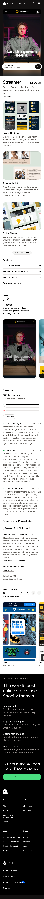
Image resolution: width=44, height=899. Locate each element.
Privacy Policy (9, 876)
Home (5, 822)
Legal (25, 846)
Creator (15, 87)
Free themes (28, 810)
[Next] (39, 593)
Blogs (5, 850)
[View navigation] (39, 3)
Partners (26, 842)
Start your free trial (22, 777)
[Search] (34, 3)
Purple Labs (10, 96)
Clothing (6, 806)
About (25, 837)
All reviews (9, 417)
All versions (20, 561)
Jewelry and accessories (8, 816)
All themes (23, 528)
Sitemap (6, 888)
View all (24, 593)
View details (8, 561)
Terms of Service (10, 870)
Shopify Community (11, 846)
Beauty (6, 810)
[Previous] (33, 593)
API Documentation (11, 842)
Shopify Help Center (11, 837)
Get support (10, 528)
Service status (29, 850)
